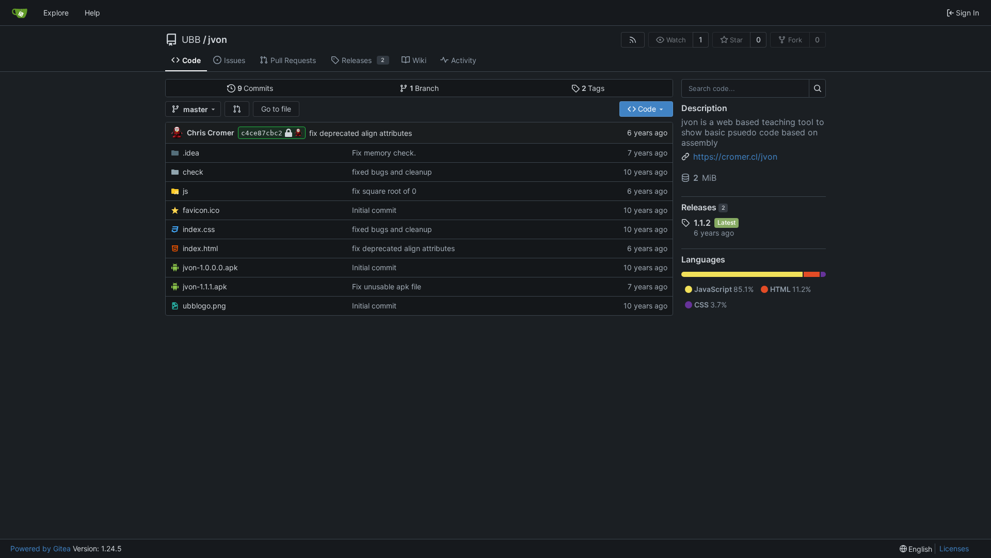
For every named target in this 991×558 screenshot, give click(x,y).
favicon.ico (201, 210)
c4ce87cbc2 (261, 133)
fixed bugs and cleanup (392, 171)
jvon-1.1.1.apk (205, 286)
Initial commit (374, 210)
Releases (703, 207)
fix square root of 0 (384, 191)
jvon (217, 40)
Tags (593, 88)
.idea (191, 152)
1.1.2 (702, 223)
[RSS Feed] (633, 40)
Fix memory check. (384, 152)
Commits (255, 88)
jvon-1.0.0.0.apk (210, 267)
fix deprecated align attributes (360, 133)
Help (92, 12)
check (193, 171)
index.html (200, 248)
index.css (199, 229)
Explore (56, 12)
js (185, 191)
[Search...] (817, 88)
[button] (237, 109)
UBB (191, 40)
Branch (424, 88)
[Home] (19, 13)
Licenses (954, 548)
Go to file (276, 108)
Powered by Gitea (40, 548)
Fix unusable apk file (386, 286)
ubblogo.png (204, 305)
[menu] (916, 549)
